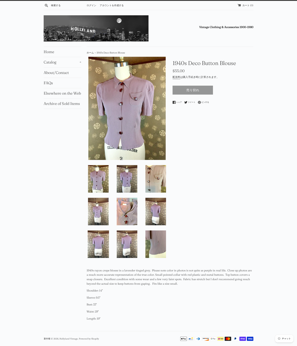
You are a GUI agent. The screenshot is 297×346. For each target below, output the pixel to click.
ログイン (91, 5)
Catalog (62, 62)
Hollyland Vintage (68, 338)
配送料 (176, 77)
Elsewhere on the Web (62, 93)
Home (49, 51)
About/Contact (56, 72)
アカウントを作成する (112, 5)
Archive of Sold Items (62, 103)
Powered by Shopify (89, 338)
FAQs (48, 82)
